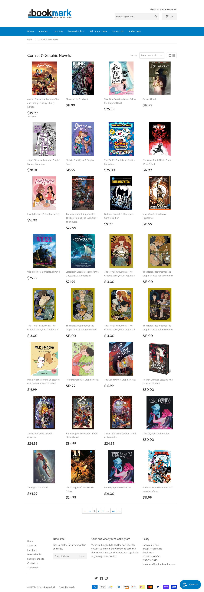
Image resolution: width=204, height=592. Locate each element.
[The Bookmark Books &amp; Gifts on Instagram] (106, 578)
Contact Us (118, 31)
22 (113, 510)
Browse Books (75, 31)
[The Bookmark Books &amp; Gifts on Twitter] (96, 578)
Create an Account (168, 9)
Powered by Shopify (67, 587)
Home (30, 31)
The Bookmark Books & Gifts (44, 587)
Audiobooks (135, 31)
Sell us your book (98, 31)
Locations (58, 31)
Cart (172, 16)
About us (43, 31)
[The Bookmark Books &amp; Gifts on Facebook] (101, 578)
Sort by (134, 55)
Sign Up (82, 556)
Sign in (153, 9)
